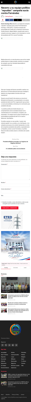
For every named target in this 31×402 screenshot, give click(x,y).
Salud (22, 359)
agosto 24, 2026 (12, 313)
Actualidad (3, 352)
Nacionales (14, 361)
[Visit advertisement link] (15, 245)
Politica (23, 354)
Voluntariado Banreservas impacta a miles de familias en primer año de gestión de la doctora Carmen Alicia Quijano (18, 310)
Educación (3, 363)
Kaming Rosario (9, 16)
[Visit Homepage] (15, 2)
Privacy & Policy (15, 394)
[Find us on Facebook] (2, 345)
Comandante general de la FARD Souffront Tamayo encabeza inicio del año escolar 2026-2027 (18, 296)
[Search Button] (29, 2)
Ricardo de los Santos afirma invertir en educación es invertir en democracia (17, 303)
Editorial (3, 361)
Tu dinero (23, 361)
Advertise (8, 394)
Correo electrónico (6, 189)
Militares (13, 359)
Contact (22, 394)
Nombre (3, 182)
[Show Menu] (1, 2)
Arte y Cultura (4, 354)
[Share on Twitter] (18, 20)
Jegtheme (3, 398)
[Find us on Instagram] (9, 345)
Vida (22, 365)
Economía (3, 359)
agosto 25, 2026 (6, 291)
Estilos (13, 352)
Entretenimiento (5, 367)
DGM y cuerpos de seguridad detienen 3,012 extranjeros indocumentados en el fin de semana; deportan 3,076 (14, 288)
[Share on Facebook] (9, 20)
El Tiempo (3, 365)
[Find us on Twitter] (6, 345)
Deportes (3, 357)
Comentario (4, 164)
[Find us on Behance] (12, 345)
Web (2, 195)
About (2, 394)
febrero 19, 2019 (18, 16)
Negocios (13, 363)
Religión (23, 357)
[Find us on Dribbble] (16, 345)
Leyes (12, 357)
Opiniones (13, 367)
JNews (5, 397)
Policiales (23, 352)
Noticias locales (15, 365)
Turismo (23, 363)
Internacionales (15, 354)
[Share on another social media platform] (26, 20)
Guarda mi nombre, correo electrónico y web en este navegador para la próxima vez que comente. (15, 202)
